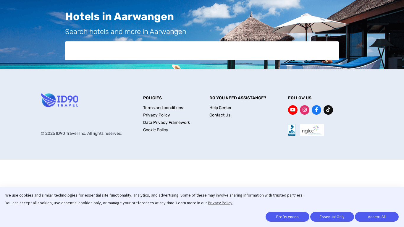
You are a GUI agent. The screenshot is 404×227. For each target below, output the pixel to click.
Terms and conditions (163, 107)
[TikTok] (328, 110)
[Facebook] (316, 110)
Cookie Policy (155, 129)
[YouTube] (293, 110)
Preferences (287, 216)
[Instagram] (304, 110)
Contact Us (219, 115)
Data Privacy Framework (166, 122)
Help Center (220, 107)
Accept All (377, 216)
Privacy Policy (220, 202)
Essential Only (332, 216)
